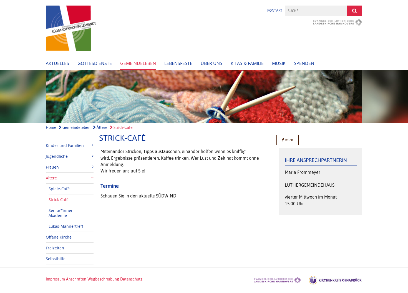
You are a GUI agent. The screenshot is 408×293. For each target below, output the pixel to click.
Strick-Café (123, 127)
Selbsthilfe (56, 258)
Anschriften (76, 279)
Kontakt (274, 10)
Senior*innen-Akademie (62, 213)
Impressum (55, 279)
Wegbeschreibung (103, 279)
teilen (288, 140)
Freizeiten (55, 248)
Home (51, 127)
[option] (204, 96)
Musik (279, 63)
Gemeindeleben (138, 63)
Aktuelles (57, 63)
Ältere (101, 127)
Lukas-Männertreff (66, 226)
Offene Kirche (59, 237)
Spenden (304, 63)
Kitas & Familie (247, 63)
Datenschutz (131, 279)
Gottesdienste (94, 63)
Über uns (211, 63)
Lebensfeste (178, 63)
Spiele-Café (59, 188)
